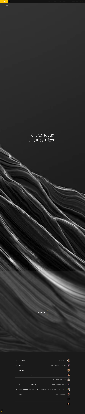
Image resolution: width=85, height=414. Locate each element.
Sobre (60, 1)
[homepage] (9, 1)
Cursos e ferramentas (52, 1)
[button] (82, 1)
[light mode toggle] (2, 410)
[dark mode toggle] (2, 411)
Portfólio (65, 1)
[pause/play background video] (7, 5)
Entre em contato (75, 1)
